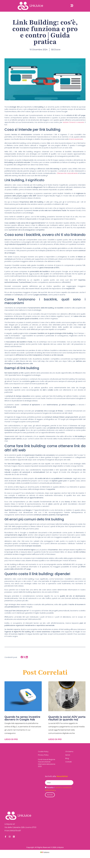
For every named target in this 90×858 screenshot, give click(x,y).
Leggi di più (11, 739)
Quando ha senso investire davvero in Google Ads (22, 718)
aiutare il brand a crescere (73, 122)
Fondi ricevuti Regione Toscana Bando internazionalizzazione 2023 (46, 763)
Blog (67, 758)
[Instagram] (10, 837)
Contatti (68, 762)
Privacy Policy (43, 755)
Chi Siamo (69, 751)
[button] (22, 657)
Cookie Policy (43, 751)
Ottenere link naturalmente (67, 173)
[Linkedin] (14, 837)
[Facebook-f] (5, 837)
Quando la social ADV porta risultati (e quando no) (67, 718)
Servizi (67, 755)
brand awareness (76, 139)
